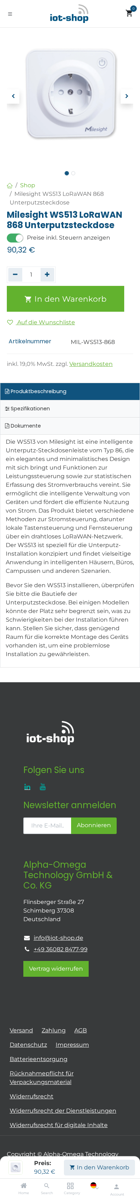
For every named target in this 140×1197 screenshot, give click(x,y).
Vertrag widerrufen (56, 968)
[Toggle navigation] (10, 13)
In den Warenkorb (102, 1167)
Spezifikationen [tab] (29, 408)
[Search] (46, 1186)
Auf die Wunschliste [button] (45, 322)
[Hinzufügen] (48, 275)
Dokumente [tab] (25, 425)
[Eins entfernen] (15, 275)
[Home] (23, 1186)
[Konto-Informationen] (116, 1186)
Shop (27, 185)
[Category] (70, 1186)
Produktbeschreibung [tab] (37, 391)
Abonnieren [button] (94, 825)
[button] (13, 96)
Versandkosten (91, 363)
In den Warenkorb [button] (69, 298)
